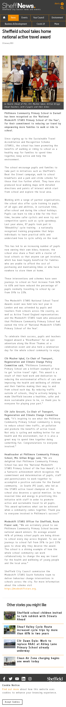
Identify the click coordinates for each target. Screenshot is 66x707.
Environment (57, 18)
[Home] (4, 18)
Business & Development (16, 24)
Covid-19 (41, 24)
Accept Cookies (12, 702)
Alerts (57, 4)
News (13, 18)
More (57, 24)
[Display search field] (59, 7)
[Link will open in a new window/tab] (4, 679)
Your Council (39, 18)
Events (24, 18)
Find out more (10, 689)
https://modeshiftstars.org (20, 589)
